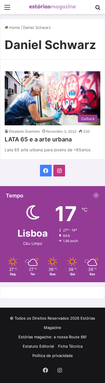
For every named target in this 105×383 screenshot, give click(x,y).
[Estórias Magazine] (52, 7)
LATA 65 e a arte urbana (38, 139)
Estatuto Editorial (38, 346)
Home (14, 27)
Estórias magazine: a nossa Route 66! (52, 337)
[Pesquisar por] (98, 9)
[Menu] (7, 9)
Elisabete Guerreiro (24, 131)
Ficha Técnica (70, 346)
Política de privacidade (52, 355)
